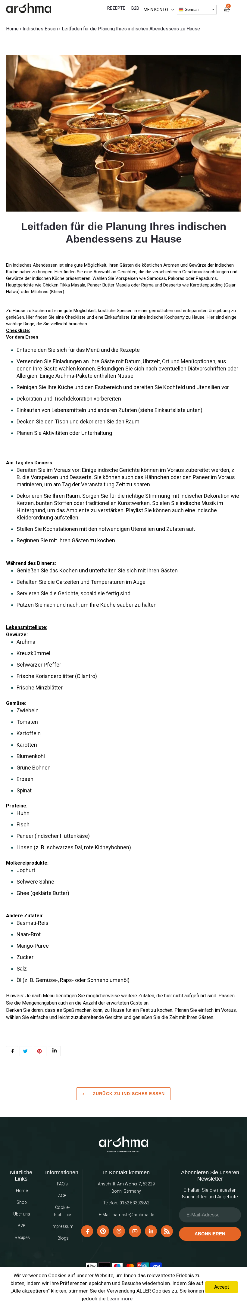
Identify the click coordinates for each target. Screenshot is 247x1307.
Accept (221, 1287)
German (191, 9)
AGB (62, 1195)
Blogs (63, 1238)
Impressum (62, 1226)
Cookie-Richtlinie (62, 1211)
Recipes (22, 1237)
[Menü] (235, 10)
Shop (22, 1202)
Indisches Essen (40, 29)
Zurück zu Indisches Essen (128, 1093)
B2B (22, 1225)
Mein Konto (156, 9)
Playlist (135, 510)
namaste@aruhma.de (133, 1214)
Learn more (120, 1299)
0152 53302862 (134, 1202)
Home (12, 29)
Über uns (21, 1214)
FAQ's (62, 1184)
